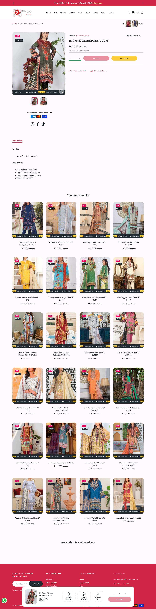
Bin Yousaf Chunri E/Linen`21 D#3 (46, 594)
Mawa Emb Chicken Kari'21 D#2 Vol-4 (128, 353)
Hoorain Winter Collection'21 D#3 (27, 464)
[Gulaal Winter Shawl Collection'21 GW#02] (61, 330)
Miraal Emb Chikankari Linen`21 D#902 (61, 408)
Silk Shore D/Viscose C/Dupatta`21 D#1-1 (27, 243)
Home (14, 24)
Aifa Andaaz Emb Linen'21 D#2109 (94, 353)
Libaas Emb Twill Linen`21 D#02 (94, 464)
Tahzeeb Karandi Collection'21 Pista (27, 408)
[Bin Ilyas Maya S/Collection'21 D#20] (128, 386)
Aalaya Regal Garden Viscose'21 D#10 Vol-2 (27, 353)
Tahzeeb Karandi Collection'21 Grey (61, 243)
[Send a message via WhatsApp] (4, 600)
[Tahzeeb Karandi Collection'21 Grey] (61, 220)
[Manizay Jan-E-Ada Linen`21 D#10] (128, 275)
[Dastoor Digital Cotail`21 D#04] (61, 441)
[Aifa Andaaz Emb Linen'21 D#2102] (128, 220)
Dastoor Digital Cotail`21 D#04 (61, 463)
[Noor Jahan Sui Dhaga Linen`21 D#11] (95, 275)
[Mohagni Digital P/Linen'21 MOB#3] (95, 496)
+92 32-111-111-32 (121, 583)
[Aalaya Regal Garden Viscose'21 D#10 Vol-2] (27, 330)
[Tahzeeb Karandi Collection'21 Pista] (27, 386)
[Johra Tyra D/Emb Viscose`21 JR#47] (95, 220)
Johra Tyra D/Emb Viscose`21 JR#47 (94, 243)
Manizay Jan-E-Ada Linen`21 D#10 (128, 298)
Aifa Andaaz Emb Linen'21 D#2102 (128, 243)
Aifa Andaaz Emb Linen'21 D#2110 (94, 408)
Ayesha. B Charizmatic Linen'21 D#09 (27, 519)
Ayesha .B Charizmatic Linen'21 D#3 (27, 298)
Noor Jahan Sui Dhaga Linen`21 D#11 (94, 298)
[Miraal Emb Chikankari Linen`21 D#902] (61, 386)
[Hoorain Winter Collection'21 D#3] (27, 441)
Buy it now (124, 58)
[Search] (138, 12)
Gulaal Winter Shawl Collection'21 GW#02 (61, 353)
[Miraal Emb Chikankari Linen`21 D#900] (128, 441)
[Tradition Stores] (22, 12)
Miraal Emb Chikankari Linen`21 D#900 (128, 464)
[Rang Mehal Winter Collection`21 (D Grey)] (61, 496)
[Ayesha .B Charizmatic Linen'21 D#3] (27, 275)
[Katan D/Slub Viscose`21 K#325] (128, 496)
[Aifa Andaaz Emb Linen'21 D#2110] (95, 386)
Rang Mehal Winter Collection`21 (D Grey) (61, 519)
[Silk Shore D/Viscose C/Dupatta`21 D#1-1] (27, 220)
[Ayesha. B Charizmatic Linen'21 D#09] (27, 496)
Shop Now (95, 3)
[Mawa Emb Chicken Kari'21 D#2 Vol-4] (128, 330)
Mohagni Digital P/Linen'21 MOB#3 (95, 519)
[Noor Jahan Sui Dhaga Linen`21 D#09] (61, 275)
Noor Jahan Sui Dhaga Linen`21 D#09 (61, 298)
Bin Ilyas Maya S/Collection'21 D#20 (128, 408)
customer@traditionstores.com (125, 579)
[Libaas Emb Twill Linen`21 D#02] (95, 441)
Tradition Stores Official (81, 35)
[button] (12, 3)
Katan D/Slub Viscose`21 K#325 (128, 518)
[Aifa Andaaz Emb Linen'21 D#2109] (95, 330)
